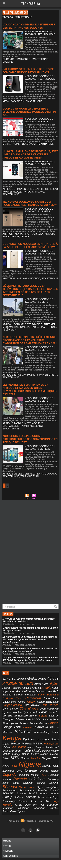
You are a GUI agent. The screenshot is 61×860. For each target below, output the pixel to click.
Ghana (53, 723)
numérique (20, 144)
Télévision (9, 329)
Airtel (37, 684)
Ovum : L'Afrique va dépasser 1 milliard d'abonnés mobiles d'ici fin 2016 (29, 111)
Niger (14, 765)
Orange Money (49, 770)
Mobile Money (30, 754)
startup (54, 793)
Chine (21, 701)
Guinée (27, 727)
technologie (52, 797)
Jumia (55, 732)
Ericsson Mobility (26, 374)
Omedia (25, 327)
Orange (31, 770)
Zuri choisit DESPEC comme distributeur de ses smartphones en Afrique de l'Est (30, 439)
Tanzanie (26, 476)
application (9, 691)
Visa (41, 804)
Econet (33, 715)
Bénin (41, 694)
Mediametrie (11, 327)
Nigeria (30, 764)
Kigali (26, 739)
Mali (14, 747)
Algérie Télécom (12, 687)
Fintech (24, 723)
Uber (28, 804)
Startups (18, 797)
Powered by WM (45, 821)
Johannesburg (41, 732)
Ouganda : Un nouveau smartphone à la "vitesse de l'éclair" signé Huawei (30, 245)
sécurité (41, 782)
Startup (7, 797)
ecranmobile (8, 850)
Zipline (21, 811)
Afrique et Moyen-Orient (19, 189)
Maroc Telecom (36, 747)
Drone (51, 712)
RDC (43, 774)
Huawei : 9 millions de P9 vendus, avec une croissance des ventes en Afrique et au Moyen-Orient (30, 154)
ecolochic (7, 845)
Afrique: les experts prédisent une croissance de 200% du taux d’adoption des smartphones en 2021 (30, 340)
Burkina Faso (13, 698)
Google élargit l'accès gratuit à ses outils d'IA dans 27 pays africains (30, 629)
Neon (6, 101)
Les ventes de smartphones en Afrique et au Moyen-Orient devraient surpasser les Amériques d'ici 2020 (29, 389)
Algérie (53, 684)
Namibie (36, 758)
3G (4, 678)
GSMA (18, 727)
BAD (55, 691)
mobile (7, 144)
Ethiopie (8, 719)
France (34, 723)
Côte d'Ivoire (33, 324)
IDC (29, 191)
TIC (33, 801)
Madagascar (51, 743)
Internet (49, 324)
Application (23, 691)
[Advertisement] (25, 552)
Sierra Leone (27, 787)
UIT (35, 804)
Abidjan (8, 324)
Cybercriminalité (12, 712)
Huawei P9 (19, 191)
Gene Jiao (51, 189)
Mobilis (44, 754)
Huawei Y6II (20, 278)
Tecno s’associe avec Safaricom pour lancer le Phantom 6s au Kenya (30, 203)
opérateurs (11, 426)
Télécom (23, 801)
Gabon (43, 723)
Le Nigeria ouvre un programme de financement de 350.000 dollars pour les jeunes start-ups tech (30, 658)
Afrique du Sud (18, 683)
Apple (40, 189)
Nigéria (46, 765)
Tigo (40, 801)
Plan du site (13, 821)
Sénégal (10, 786)
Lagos (45, 739)
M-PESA (38, 743)
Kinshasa (36, 739)
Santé (16, 782)
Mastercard (52, 747)
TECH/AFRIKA (30, 3)
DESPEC (29, 473)
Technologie (9, 801)
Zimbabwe (10, 811)
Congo (31, 701)
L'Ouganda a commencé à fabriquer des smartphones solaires (29, 26)
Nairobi (25, 758)
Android (8, 234)
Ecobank (23, 715)
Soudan (21, 793)
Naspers (46, 758)
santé (6, 782)
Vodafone (8, 808)
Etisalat (20, 719)
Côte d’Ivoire (29, 708)
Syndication (30, 821)
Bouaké (19, 324)
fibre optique (50, 719)
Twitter (18, 804)
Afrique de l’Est (13, 473)
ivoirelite (7, 840)
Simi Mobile (23, 59)
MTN (15, 758)
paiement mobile (29, 775)
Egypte (43, 715)
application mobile (42, 691)
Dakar (43, 712)
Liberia (54, 739)
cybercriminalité (49, 708)
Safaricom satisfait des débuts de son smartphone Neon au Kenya (28, 71)
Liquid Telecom (11, 743)
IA (46, 727)
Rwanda (20, 779)
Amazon (26, 687)
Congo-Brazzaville (47, 701)
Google (8, 727)
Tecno (24, 236)
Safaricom (18, 101)
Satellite (28, 782)
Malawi (6, 747)
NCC (55, 758)
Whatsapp (23, 808)
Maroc (22, 747)
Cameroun (33, 698)
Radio (34, 327)
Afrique (8, 374)
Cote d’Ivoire (10, 708)
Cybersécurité (30, 712)
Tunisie (7, 804)
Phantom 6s (31, 234)
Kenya (19, 234)
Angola (46, 687)
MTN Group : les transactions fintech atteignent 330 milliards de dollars (28, 620)
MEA (5, 751)
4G (9, 678)
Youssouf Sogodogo (39, 31)
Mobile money (11, 754)
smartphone (39, 59)
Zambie (54, 808)
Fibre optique (10, 723)
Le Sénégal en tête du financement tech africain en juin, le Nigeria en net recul (30, 649)
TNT (48, 801)
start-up (44, 793)
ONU (20, 770)
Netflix (6, 765)
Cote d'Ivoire (32, 705)
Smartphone (9, 790)
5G (14, 678)
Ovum (32, 144)
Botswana (52, 694)
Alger (45, 684)
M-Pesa (27, 743)
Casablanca (9, 701)
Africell (42, 678)
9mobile (21, 678)
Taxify (41, 797)
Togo (55, 801)
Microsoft (15, 750)
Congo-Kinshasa (12, 705)
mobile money (50, 751)
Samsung (38, 191)
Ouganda (9, 59)
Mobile (36, 750)
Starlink (32, 793)
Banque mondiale (24, 694)
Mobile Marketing (10, 855)
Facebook (33, 719)
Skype (39, 787)
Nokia (55, 765)
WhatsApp (39, 808)
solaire (8, 61)
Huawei (7, 191)
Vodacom (52, 804)
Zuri (36, 476)
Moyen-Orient (48, 374)
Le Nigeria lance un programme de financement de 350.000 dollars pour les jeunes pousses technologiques (30, 639)
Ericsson (53, 715)
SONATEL (8, 793)
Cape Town (51, 698)
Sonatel (54, 790)
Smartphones (26, 790)
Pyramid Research (32, 426)
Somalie (42, 790)
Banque (7, 694)
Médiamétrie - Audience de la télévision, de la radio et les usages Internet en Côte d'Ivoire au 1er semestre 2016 (30, 290)
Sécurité (53, 782)
